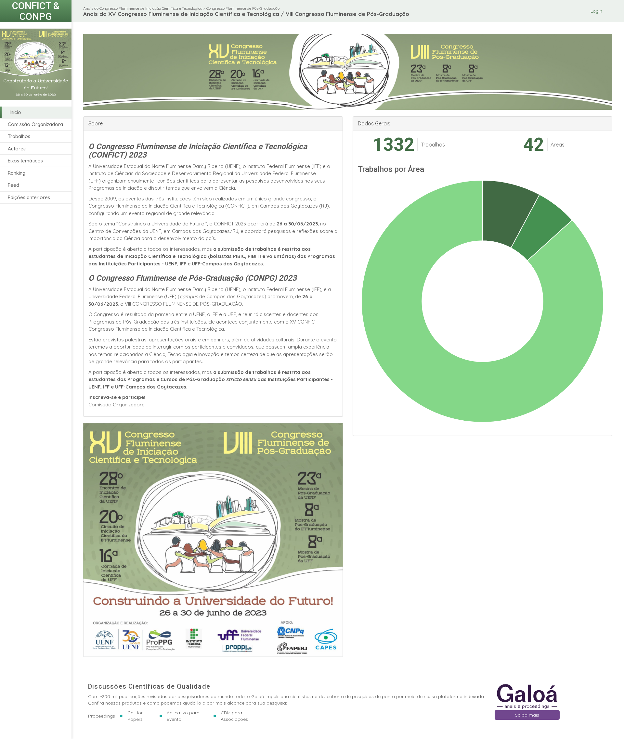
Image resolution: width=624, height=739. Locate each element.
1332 (393, 145)
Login (596, 11)
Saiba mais (527, 715)
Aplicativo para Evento (183, 716)
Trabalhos (19, 137)
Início (15, 112)
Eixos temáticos (25, 161)
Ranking (16, 173)
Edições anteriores (29, 197)
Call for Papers (135, 716)
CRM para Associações (234, 716)
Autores (17, 149)
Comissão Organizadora (35, 124)
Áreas (558, 144)
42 (533, 145)
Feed (13, 185)
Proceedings (101, 716)
